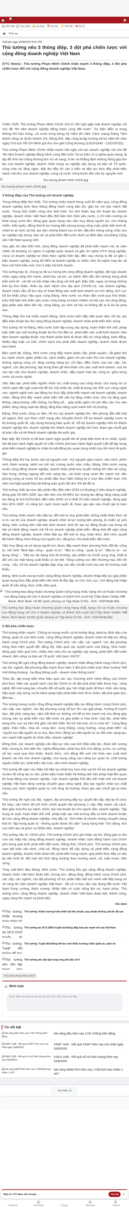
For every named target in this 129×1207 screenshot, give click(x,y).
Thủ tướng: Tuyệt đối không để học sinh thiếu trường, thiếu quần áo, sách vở (70, 943)
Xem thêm (63, 1090)
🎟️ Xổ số (79, 26)
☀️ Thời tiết (67, 26)
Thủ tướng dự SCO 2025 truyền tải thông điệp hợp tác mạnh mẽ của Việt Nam (70, 927)
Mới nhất (10, 26)
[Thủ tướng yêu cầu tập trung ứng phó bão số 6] (12, 963)
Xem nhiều (24, 26)
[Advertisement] (64, 94)
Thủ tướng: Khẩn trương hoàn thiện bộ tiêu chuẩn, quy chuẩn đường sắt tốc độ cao (73, 911)
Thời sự (13, 33)
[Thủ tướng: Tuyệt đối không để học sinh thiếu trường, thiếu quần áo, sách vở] (12, 947)
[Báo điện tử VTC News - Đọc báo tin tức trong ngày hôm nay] (20, 20)
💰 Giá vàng (38, 26)
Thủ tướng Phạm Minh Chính (19, 975)
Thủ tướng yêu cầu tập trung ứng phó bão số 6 (52, 959)
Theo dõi (115, 1194)
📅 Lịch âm (52, 26)
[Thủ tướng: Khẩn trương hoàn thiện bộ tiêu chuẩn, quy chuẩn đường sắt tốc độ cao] (12, 915)
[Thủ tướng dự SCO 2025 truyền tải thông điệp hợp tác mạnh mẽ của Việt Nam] (12, 931)
